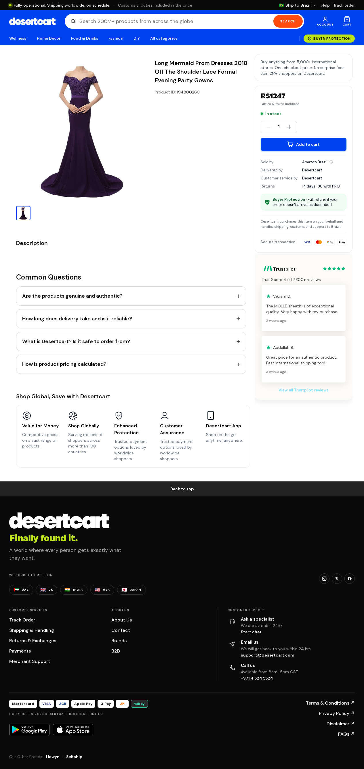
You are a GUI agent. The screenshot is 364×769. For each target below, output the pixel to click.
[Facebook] (349, 578)
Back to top (182, 488)
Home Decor (49, 38)
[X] (337, 578)
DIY (137, 38)
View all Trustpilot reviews (304, 390)
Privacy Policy (337, 713)
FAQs (346, 734)
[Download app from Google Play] (29, 729)
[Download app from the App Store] (73, 729)
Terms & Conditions (330, 703)
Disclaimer (341, 724)
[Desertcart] (32, 21)
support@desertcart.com (267, 655)
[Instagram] (324, 578)
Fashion (115, 38)
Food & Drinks (84, 38)
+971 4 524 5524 (257, 678)
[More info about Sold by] (331, 161)
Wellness (17, 38)
